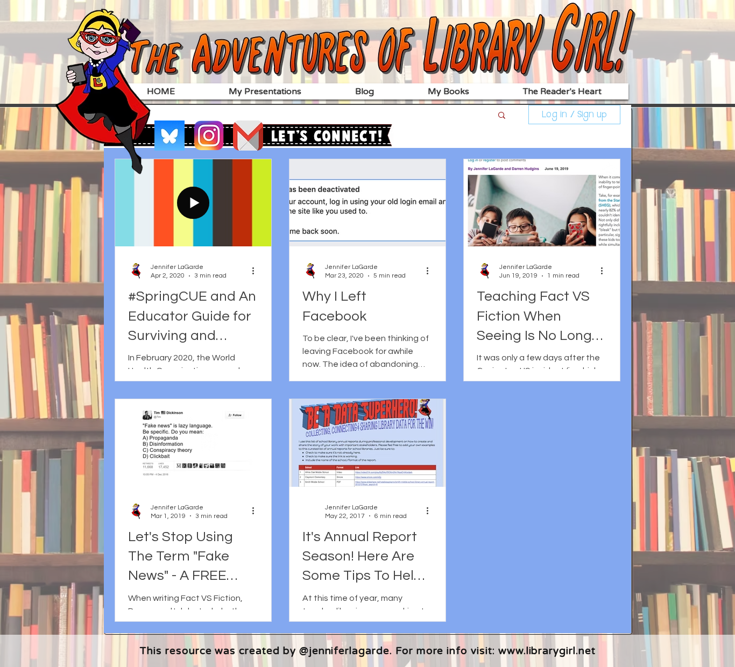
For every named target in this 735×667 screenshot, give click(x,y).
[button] (502, 116)
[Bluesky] (169, 135)
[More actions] (256, 270)
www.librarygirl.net (547, 651)
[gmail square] (248, 135)
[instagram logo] (209, 135)
